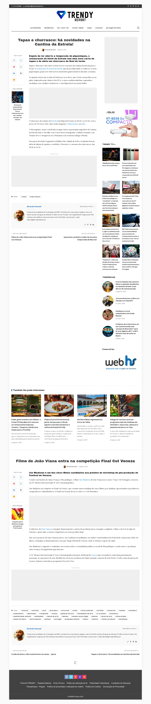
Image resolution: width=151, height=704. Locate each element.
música (94, 616)
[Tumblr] (21, 73)
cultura (122, 610)
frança (54, 613)
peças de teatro (20, 619)
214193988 (17, 6)
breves (82, 414)
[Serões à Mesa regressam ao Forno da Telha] (92, 406)
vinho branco (72, 124)
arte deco (54, 610)
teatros (95, 619)
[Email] (14, 79)
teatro (85, 619)
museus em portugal (80, 616)
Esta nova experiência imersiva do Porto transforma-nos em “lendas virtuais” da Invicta (17, 112)
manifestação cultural (22, 616)
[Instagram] (136, 6)
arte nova (65, 610)
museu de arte (52, 616)
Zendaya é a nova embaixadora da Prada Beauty (125, 313)
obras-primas (121, 616)
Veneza (94, 555)
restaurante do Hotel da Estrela (49, 69)
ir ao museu (101, 613)
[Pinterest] (133, 6)
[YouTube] (138, 6)
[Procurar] (138, 28)
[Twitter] (130, 6)
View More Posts (86, 206)
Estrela (54, 121)
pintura (48, 619)
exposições (31, 613)
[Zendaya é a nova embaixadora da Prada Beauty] (107, 314)
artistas (100, 610)
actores (25, 610)
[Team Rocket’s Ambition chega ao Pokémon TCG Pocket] (17, 514)
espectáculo (18, 613)
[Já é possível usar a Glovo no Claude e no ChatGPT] (107, 301)
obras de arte (106, 616)
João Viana (45, 529)
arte (44, 610)
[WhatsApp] (21, 67)
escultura (133, 610)
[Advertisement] (63, 103)
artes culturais (87, 610)
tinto (83, 124)
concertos (112, 610)
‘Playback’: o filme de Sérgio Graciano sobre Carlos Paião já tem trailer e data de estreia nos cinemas (110, 264)
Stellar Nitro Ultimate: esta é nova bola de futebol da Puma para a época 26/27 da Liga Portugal (130, 264)
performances (35, 619)
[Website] (85, 224)
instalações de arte (85, 613)
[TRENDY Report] (75, 16)
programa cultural (72, 619)
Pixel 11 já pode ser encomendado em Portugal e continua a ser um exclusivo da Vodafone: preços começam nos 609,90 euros (130, 170)
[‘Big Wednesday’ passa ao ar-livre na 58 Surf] (111, 154)
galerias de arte (67, 613)
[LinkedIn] (14, 73)
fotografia (44, 613)
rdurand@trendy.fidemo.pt (36, 220)
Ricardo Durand (50, 49)
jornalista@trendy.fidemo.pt (34, 6)
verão (24, 196)
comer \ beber (19, 414)
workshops (123, 619)
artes (75, 610)
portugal (58, 619)
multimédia (39, 616)
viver (115, 414)
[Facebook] (128, 6)
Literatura (114, 613)
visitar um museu (108, 619)
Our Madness (84, 480)
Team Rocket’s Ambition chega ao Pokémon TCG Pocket (17, 525)
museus (65, 616)
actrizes (35, 610)
